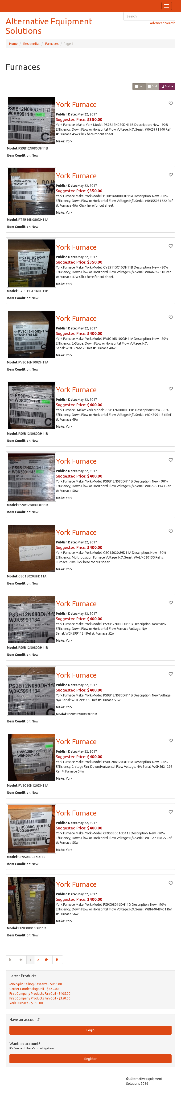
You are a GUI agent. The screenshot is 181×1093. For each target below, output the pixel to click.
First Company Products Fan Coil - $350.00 (39, 998)
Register (90, 1059)
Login (90, 1030)
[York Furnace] (31, 120)
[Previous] (21, 959)
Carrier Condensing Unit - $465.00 (34, 989)
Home (13, 44)
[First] (11, 959)
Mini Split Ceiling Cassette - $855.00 (35, 984)
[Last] (57, 959)
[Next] (47, 959)
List (140, 86)
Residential (31, 44)
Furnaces (52, 44)
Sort (167, 86)
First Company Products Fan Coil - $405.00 (39, 993)
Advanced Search (162, 23)
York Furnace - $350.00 (26, 1003)
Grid (154, 86)
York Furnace (76, 104)
